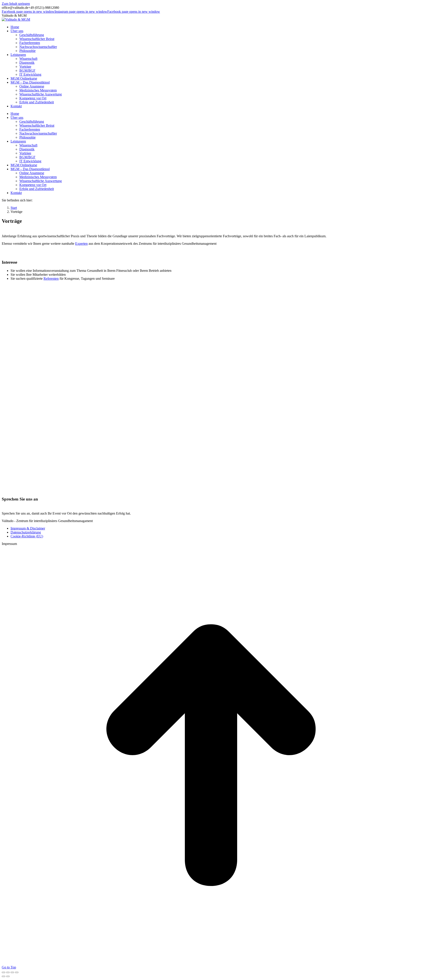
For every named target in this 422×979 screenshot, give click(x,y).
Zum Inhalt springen (16, 3)
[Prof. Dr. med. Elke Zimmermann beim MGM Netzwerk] (298, 417)
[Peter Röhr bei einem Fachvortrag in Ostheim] (364, 417)
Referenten (51, 278)
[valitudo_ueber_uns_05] (233, 417)
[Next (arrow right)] (8, 976)
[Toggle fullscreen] (12, 972)
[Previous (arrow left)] (3, 976)
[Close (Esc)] (3, 972)
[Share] (8, 972)
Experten (81, 243)
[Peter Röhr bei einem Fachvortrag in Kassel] (35, 484)
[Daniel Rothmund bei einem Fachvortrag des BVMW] (101, 484)
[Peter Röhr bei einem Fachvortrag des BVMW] (167, 484)
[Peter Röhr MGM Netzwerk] (68, 417)
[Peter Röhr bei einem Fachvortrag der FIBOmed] (282, 484)
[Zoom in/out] (16, 972)
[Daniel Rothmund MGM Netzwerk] (167, 417)
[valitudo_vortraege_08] (224, 484)
